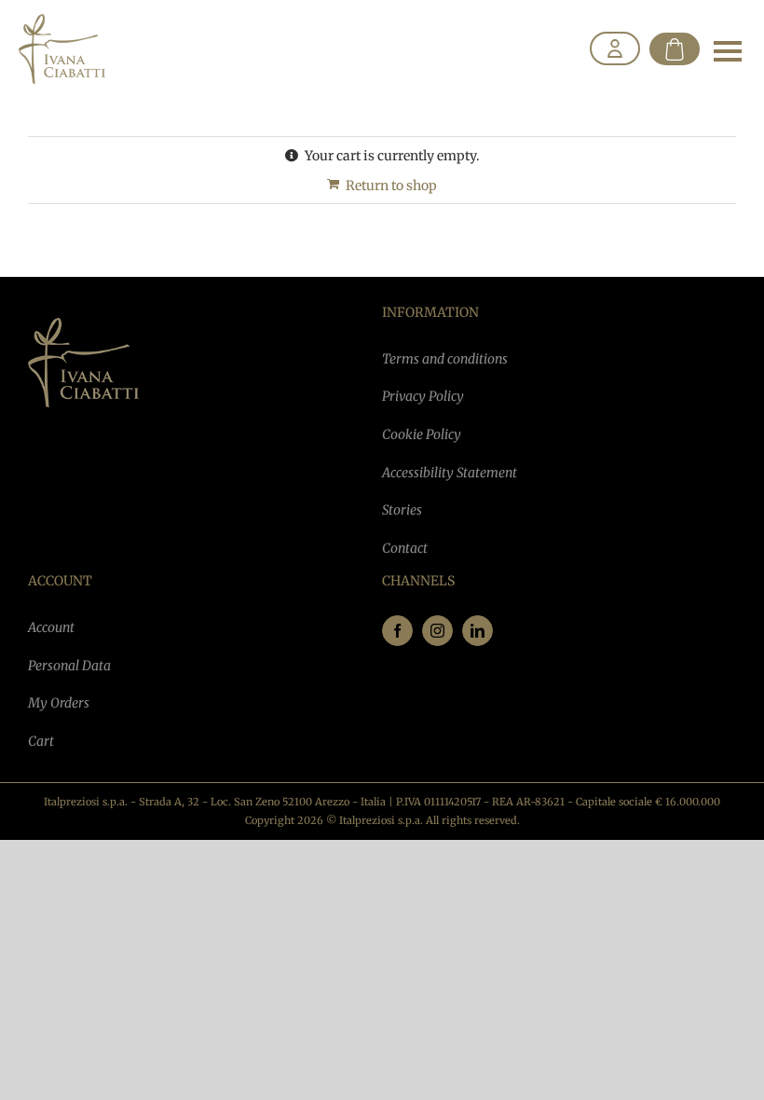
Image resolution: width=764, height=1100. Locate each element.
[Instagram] (437, 630)
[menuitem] (615, 49)
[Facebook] (397, 630)
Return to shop (391, 185)
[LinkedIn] (477, 630)
